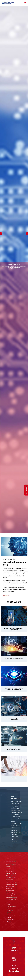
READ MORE (14, 268)
